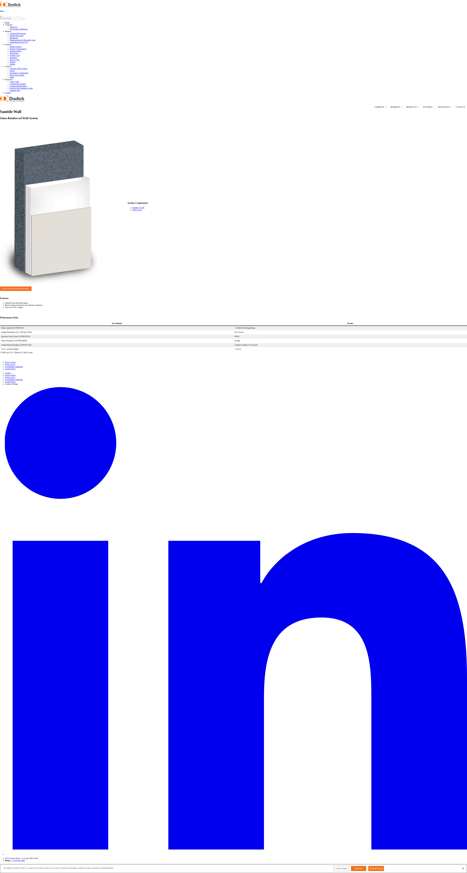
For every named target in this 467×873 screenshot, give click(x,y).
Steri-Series (14, 53)
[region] (233, 868)
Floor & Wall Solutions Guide (21, 88)
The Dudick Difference (19, 29)
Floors (12, 71)
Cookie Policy (10, 369)
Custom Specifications (18, 86)
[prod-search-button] (24, 18)
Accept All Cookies (376, 868)
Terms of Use (10, 364)
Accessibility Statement (14, 367)
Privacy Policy (10, 362)
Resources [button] (9, 79)
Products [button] (8, 44)
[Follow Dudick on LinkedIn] (236, 854)
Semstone (13, 58)
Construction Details (17, 84)
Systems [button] (8, 66)
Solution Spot (15, 90)
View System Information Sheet (15, 289)
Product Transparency (18, 49)
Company (379, 107)
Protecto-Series (15, 51)
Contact (8, 93)
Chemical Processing (18, 33)
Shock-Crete (14, 60)
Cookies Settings (341, 868)
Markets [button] (8, 31)
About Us (13, 27)
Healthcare (14, 38)
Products (411, 107)
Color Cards (14, 82)
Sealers (12, 64)
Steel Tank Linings (17, 75)
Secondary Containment (19, 73)
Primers (13, 62)
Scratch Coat (15, 55)
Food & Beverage (16, 36)
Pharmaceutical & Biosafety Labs (22, 40)
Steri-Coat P (137, 210)
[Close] (1, 16)
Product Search (15, 47)
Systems (427, 107)
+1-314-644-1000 (18, 860)
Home (7, 23)
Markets (395, 107)
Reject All (358, 868)
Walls (12, 77)
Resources (443, 107)
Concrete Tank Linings (18, 69)
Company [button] (8, 25)
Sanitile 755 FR (138, 208)
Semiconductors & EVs (19, 42)
